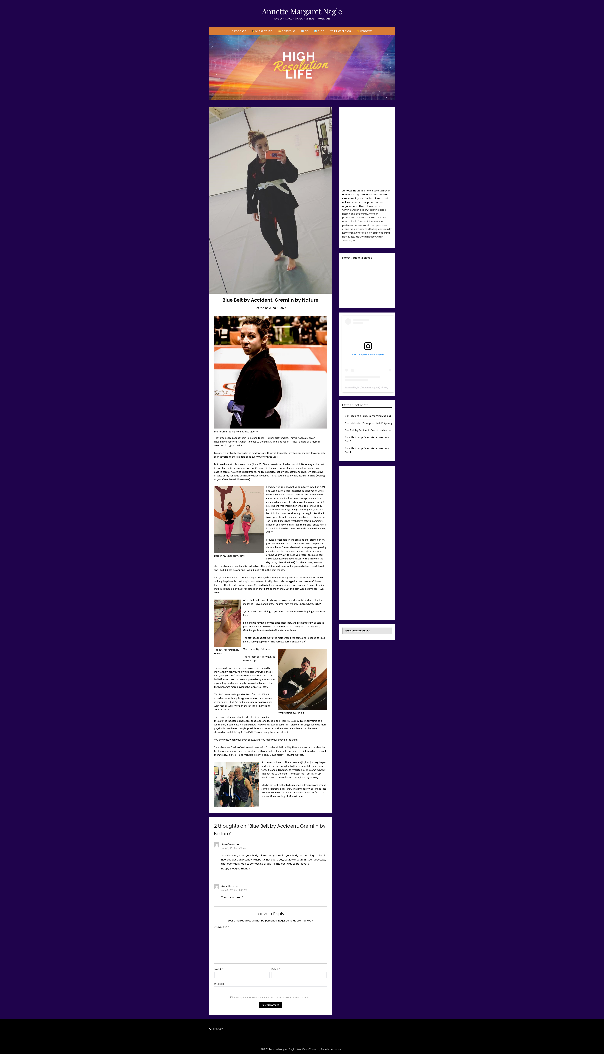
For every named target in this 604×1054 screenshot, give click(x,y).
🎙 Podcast (239, 31)
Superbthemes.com (332, 1049)
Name (218, 969)
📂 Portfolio (286, 31)
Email (275, 969)
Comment (221, 927)
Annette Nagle (352, 548)
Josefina (227, 844)
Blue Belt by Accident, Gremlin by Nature (368, 591)
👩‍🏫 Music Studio (262, 31)
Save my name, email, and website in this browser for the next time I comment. (271, 997)
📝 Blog (319, 31)
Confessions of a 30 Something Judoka (368, 577)
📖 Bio (305, 31)
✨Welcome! (364, 31)
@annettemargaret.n (357, 791)
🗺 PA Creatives (340, 31)
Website (219, 984)
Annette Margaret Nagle (302, 11)
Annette (226, 886)
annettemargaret (371, 548)
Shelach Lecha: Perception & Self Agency (368, 584)
